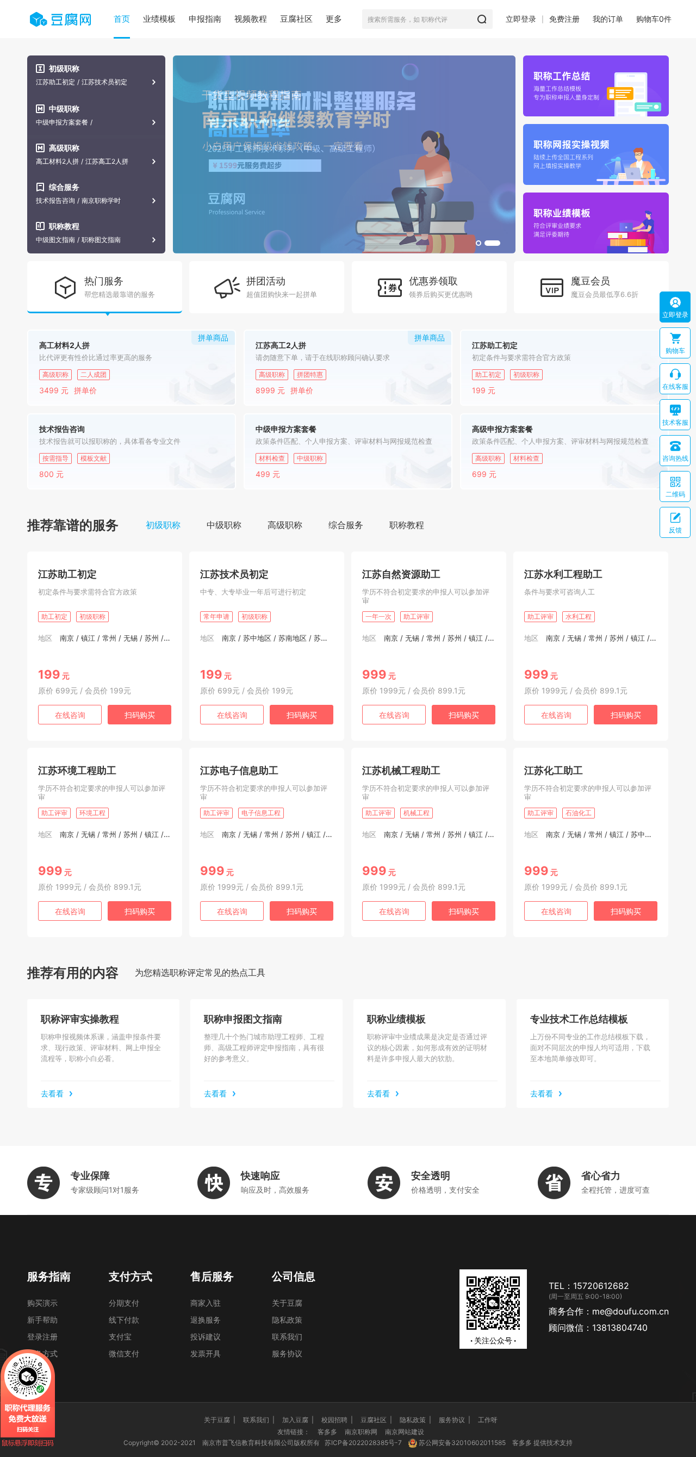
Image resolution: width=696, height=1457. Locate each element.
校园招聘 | (337, 1420)
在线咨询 (70, 715)
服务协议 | (454, 1420)
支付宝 (120, 1336)
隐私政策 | (415, 1420)
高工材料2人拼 (57, 161)
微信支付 (124, 1353)
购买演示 (42, 1302)
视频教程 (250, 19)
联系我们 (287, 1336)
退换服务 (205, 1319)
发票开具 (205, 1353)
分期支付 (124, 1302)
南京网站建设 (404, 1432)
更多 (334, 19)
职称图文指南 (101, 240)
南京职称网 (361, 1432)
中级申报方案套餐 (62, 122)
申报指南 (205, 19)
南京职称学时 (101, 200)
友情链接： (293, 1432)
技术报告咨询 (55, 200)
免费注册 (564, 18)
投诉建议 (205, 1336)
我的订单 (608, 18)
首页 (122, 19)
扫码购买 (140, 715)
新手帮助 (42, 1319)
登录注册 (42, 1336)
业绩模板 (159, 19)
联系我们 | (259, 1420)
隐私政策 (287, 1319)
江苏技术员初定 (104, 82)
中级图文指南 (55, 240)
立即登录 (521, 18)
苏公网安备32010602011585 (462, 1443)
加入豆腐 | (298, 1420)
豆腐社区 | (376, 1420)
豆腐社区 (296, 19)
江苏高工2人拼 (106, 161)
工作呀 (488, 1420)
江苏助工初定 (55, 82)
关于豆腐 (287, 1302)
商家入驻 (205, 1302)
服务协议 (287, 1353)
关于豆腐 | (219, 1420)
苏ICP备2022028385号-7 (363, 1443)
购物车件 (654, 18)
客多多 (327, 1432)
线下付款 (124, 1319)
